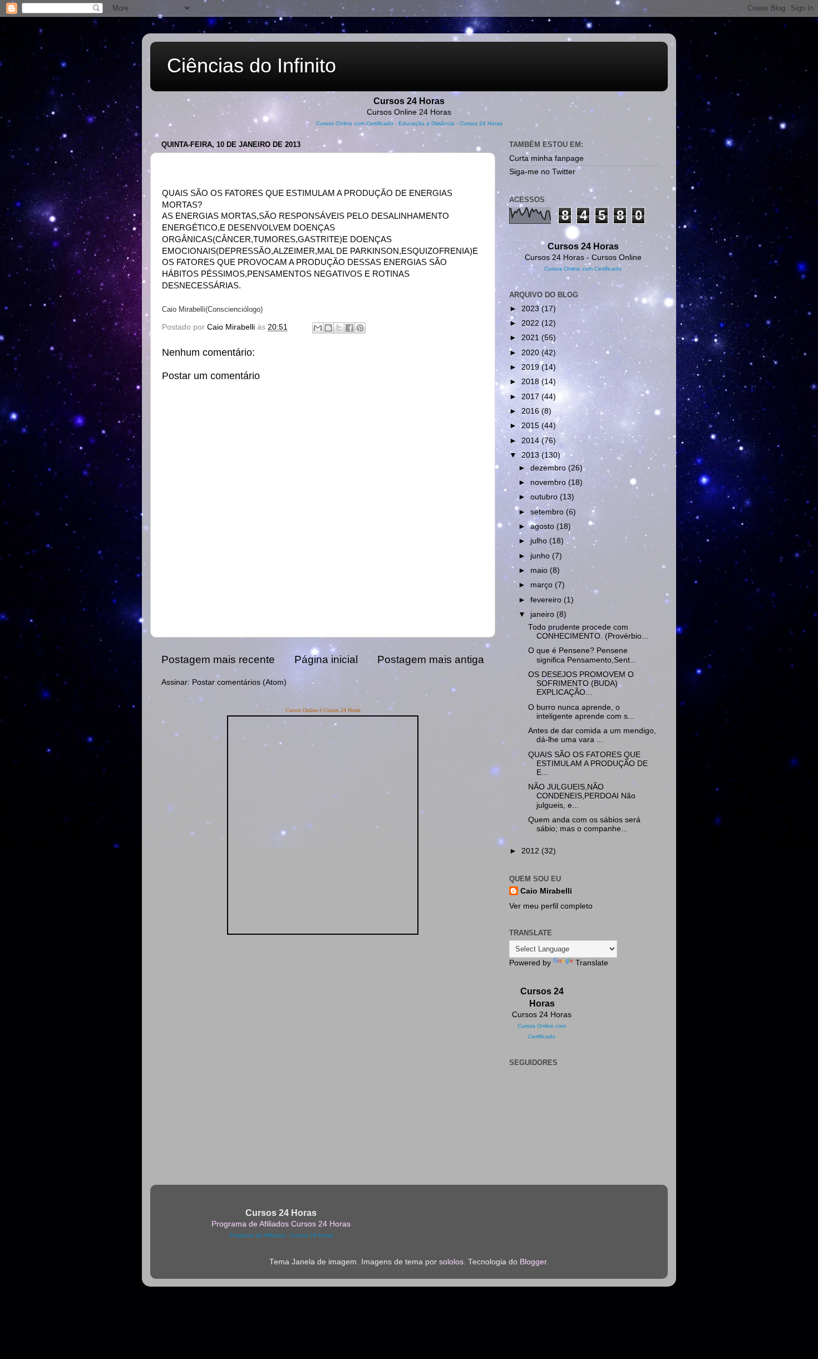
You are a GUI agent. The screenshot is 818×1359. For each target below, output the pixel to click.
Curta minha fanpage (546, 158)
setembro (548, 512)
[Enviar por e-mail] (317, 327)
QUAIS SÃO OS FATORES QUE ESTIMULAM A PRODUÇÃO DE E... (588, 763)
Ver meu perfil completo (551, 906)
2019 (531, 367)
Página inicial (326, 659)
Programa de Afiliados (257, 1235)
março (542, 585)
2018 (531, 381)
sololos (451, 1262)
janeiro (543, 614)
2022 (531, 323)
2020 (531, 353)
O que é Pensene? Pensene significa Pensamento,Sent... (582, 655)
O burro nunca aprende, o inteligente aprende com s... (581, 711)
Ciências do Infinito (251, 65)
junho (541, 556)
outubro (545, 497)
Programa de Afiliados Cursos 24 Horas (281, 1224)
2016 (531, 411)
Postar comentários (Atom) (239, 682)
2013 (531, 455)
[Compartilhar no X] (338, 327)
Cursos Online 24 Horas (409, 112)
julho (539, 541)
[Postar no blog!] (328, 327)
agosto (543, 526)
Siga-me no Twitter (542, 172)
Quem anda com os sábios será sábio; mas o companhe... (584, 824)
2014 (531, 440)
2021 (531, 337)
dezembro (549, 468)
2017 (531, 397)
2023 (531, 309)
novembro (549, 482)
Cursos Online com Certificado (354, 123)
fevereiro (547, 600)
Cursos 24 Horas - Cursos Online (583, 257)
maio (540, 570)
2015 (531, 425)
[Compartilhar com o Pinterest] (360, 327)
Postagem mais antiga (430, 659)
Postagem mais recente (218, 659)
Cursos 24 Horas (541, 1014)
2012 (531, 851)
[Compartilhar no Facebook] (349, 327)
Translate (591, 963)
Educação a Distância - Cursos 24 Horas (450, 123)
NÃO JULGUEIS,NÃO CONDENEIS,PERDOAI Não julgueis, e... (581, 796)
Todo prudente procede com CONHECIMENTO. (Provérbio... (588, 631)
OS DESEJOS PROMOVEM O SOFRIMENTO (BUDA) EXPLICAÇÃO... (581, 683)
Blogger (533, 1262)
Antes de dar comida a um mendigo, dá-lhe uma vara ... (592, 735)
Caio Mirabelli (546, 891)
